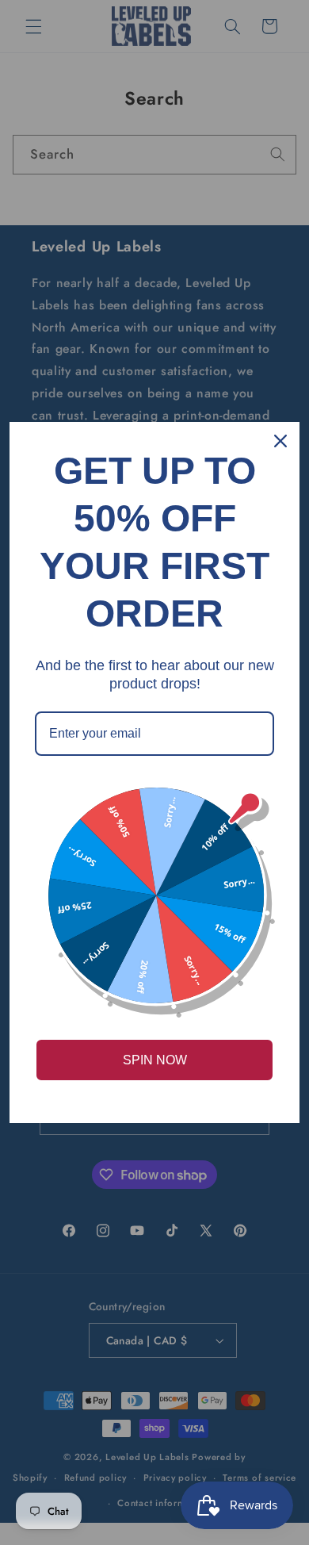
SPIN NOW (155, 1060)
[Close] (280, 441)
